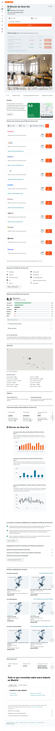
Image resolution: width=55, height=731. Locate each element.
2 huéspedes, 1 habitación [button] (15, 21)
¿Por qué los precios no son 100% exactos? (18, 715)
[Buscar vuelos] (2, 6)
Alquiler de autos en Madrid (35, 693)
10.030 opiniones (20, 10)
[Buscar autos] (2, 11)
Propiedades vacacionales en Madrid (37, 695)
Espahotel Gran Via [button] (11, 589)
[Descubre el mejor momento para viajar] (2, 21)
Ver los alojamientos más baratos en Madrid (43, 599)
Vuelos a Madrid (13, 693)
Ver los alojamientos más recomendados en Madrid (41, 626)
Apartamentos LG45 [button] (11, 616)
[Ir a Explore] (2, 15)
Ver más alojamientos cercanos (46, 573)
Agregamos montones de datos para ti (17, 713)
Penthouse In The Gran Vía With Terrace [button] (39, 642)
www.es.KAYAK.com (10, 722)
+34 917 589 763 (11, 14)
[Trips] (2, 25)
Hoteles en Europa (23, 722)
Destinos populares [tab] (23, 685)
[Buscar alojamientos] (2, 9)
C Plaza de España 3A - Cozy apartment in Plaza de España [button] (18, 643)
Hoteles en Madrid (13, 695)
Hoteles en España (31, 722)
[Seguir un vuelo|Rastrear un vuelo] (2, 18)
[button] (2, 2)
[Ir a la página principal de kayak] (9, 2)
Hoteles (16, 722)
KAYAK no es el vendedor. (14, 711)
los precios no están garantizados (37, 706)
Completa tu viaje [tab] (13, 685)
